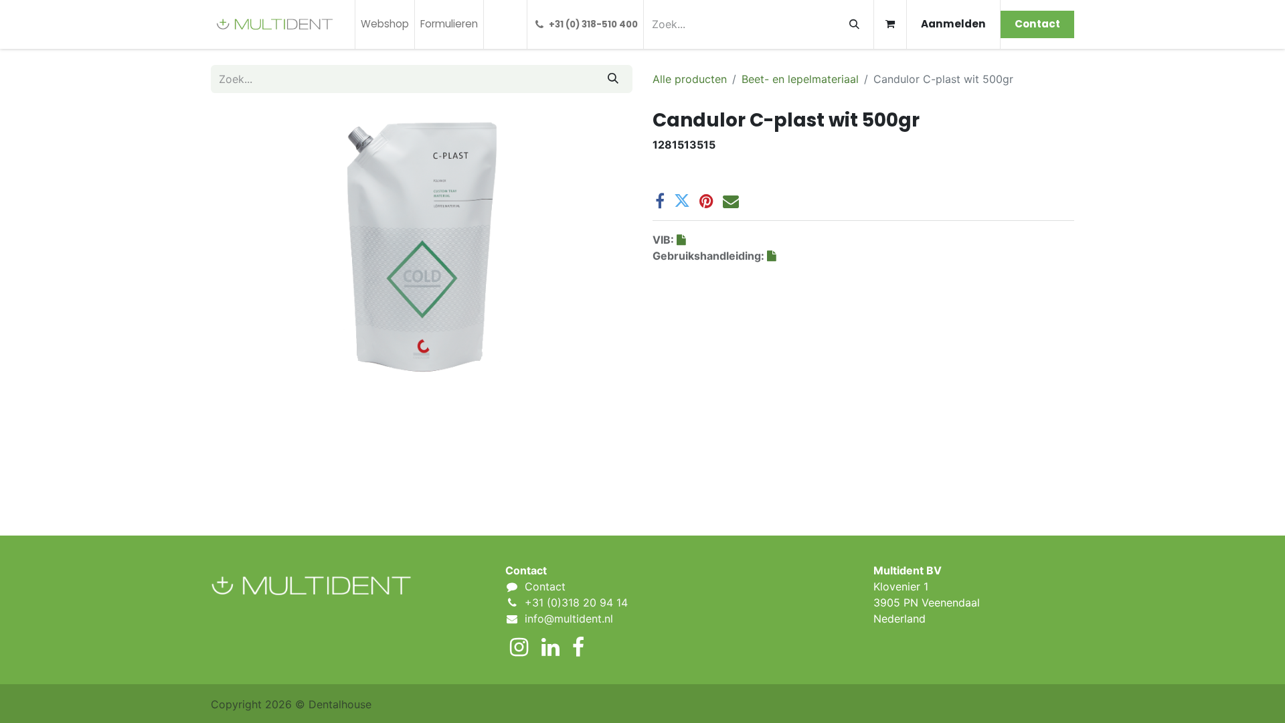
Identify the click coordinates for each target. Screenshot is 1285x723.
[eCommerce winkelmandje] (890, 24)
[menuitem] (384, 24)
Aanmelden (953, 24)
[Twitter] (682, 201)
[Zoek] (854, 24)
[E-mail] (731, 201)
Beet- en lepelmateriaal (800, 79)
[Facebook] (660, 201)
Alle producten (690, 79)
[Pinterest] (706, 201)
